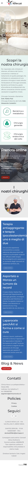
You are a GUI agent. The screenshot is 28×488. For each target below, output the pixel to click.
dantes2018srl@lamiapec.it (14, 433)
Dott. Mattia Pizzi (7, 99)
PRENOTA (6, 49)
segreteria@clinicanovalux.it (11, 168)
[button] (2, 3)
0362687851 (8, 166)
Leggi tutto (6, 368)
